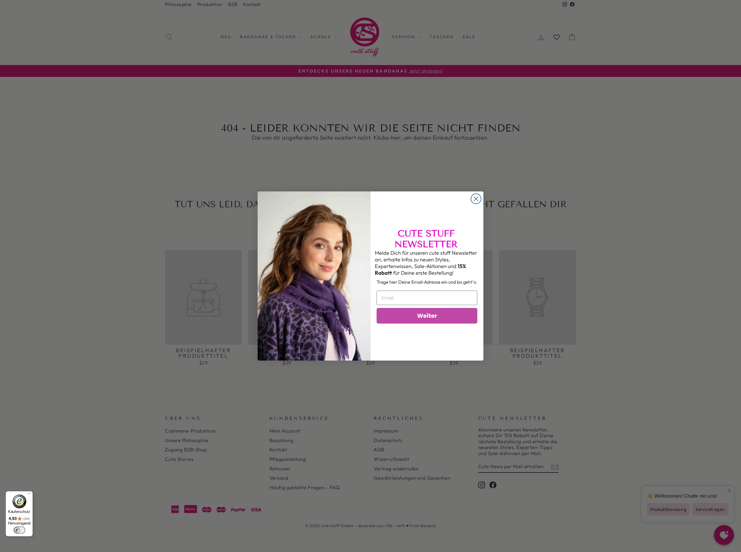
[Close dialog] (476, 199)
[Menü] (29, 494)
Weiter (427, 316)
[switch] (19, 530)
